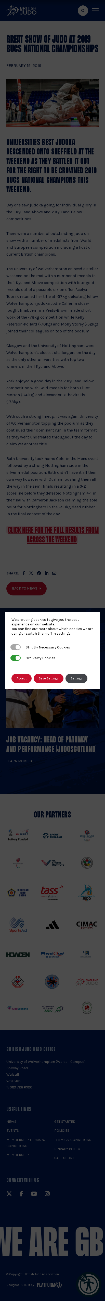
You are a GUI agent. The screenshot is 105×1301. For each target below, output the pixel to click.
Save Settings (48, 678)
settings (64, 633)
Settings (76, 678)
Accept (22, 678)
